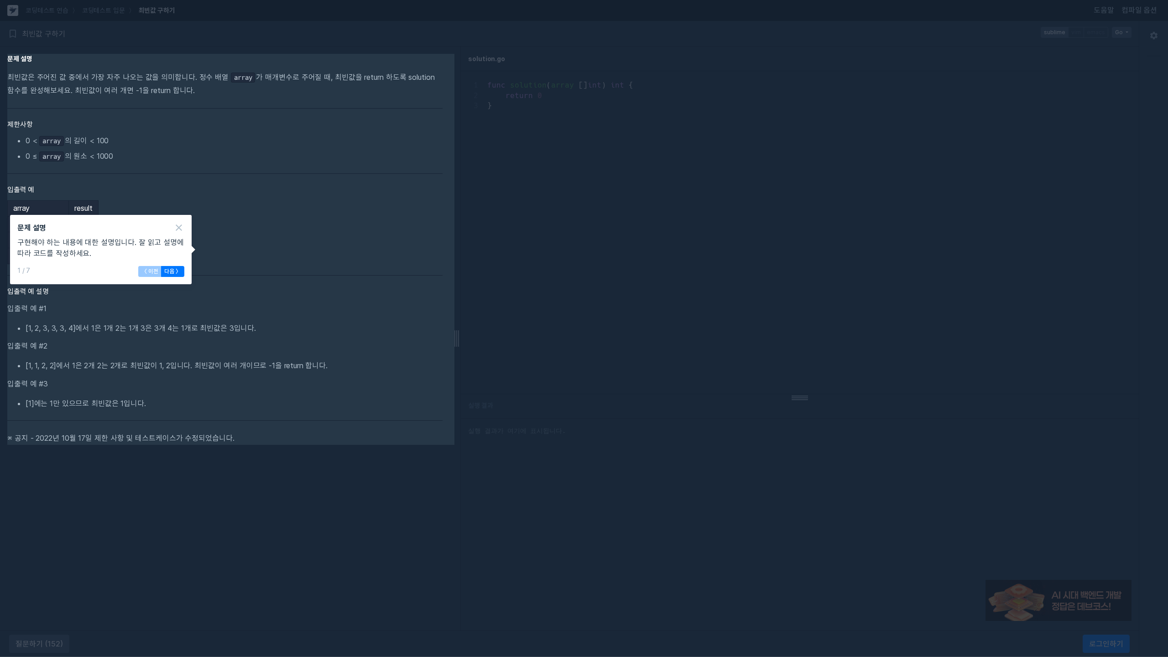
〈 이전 (149, 271)
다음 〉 (172, 271)
